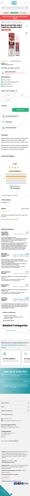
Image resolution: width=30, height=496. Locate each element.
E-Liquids (8, 21)
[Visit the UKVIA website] (15, 478)
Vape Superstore (9, 481)
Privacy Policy (13, 386)
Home (2, 21)
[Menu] (1, 3)
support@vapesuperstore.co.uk (8, 462)
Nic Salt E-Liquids (16, 21)
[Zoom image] (26, 33)
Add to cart (20, 110)
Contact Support (13, 441)
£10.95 (15, 18)
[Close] (11, 493)
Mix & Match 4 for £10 (14, 68)
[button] (15, 156)
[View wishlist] (25, 3)
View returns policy (8, 320)
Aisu (6, 63)
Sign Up (25, 381)
